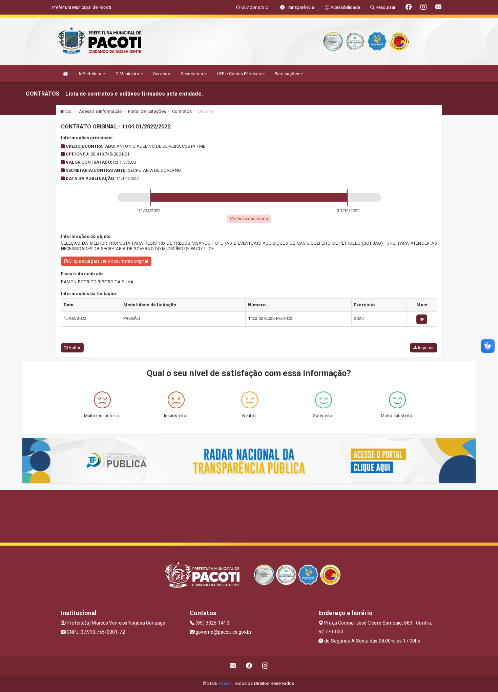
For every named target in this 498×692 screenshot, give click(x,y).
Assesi (225, 683)
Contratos (182, 111)
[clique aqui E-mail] (233, 666)
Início (66, 111)
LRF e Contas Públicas (239, 73)
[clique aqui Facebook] (249, 666)
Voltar (74, 347)
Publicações (287, 73)
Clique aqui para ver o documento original (108, 261)
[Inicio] (65, 73)
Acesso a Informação (100, 111)
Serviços (161, 73)
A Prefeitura (90, 73)
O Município (128, 73)
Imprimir (425, 347)
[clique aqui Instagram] (265, 666)
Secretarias (192, 73)
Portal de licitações (147, 111)
